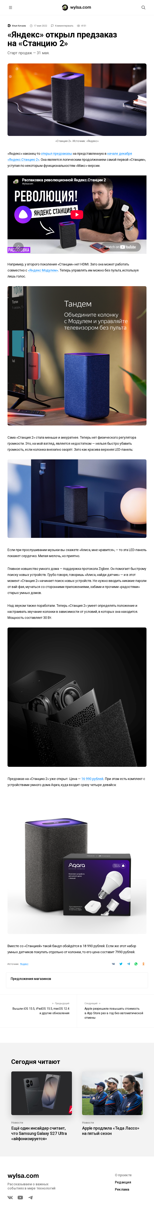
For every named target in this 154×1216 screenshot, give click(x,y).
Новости (17, 1122)
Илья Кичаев (19, 25)
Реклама (122, 1189)
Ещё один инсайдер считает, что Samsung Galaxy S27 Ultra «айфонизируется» (39, 1133)
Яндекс (24, 964)
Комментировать (64, 25)
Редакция (123, 1182)
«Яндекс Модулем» (43, 270)
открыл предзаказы (56, 154)
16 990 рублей (92, 779)
